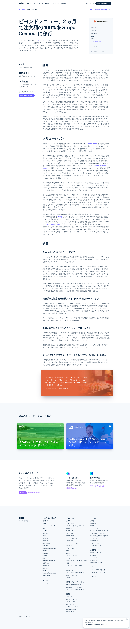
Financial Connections (49, 548)
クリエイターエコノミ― (73, 555)
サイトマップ (94, 541)
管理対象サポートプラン (97, 572)
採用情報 (93, 555)
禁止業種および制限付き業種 (99, 536)
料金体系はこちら (71, 488)
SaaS (68, 550)
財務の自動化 (70, 536)
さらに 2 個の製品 (96, 41)
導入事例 (22, 9)
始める (22, 492)
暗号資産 (45, 541)
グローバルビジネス (72, 538)
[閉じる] (127, 620)
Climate (45, 536)
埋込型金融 (69, 533)
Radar (44, 570)
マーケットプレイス (72, 543)
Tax (44, 578)
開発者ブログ (70, 612)
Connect (45, 538)
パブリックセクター (72, 575)
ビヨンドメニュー (42, 40)
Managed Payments (49, 560)
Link (44, 558)
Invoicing (45, 553)
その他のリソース (95, 546)
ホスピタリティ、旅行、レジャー (76, 560)
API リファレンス (71, 599)
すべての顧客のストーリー (103, 10)
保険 (67, 563)
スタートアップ (71, 523)
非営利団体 (69, 570)
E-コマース (69, 531)
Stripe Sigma (46, 575)
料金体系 (63, 3)
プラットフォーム (71, 548)
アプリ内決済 (70, 541)
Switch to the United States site (95, 624)
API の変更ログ (70, 604)
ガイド (92, 521)
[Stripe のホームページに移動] (21, 518)
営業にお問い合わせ (103, 3)
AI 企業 (68, 553)
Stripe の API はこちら (97, 486)
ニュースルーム (95, 558)
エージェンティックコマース (75, 526)
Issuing (45, 555)
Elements (45, 546)
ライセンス (93, 538)
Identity (45, 550)
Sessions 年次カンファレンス (99, 531)
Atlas (44, 523)
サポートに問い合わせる (97, 570)
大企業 (68, 521)
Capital (45, 531)
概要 (91, 10)
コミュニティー (95, 528)
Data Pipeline (47, 543)
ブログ (92, 526)
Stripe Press (94, 560)
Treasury (45, 583)
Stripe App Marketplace (73, 585)
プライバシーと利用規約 (97, 533)
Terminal (45, 580)
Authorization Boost (49, 526)
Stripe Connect (92, 144)
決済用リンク (47, 563)
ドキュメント (70, 597)
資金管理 (69, 546)
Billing (60, 217)
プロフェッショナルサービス (75, 572)
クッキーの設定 (95, 543)
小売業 (68, 577)
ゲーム (68, 558)
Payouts (45, 568)
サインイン (89, 3)
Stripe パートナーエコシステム (75, 587)
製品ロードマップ (95, 553)
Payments (46, 565)
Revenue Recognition (52, 224)
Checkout (46, 533)
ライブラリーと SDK (72, 607)
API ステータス (70, 602)
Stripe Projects (71, 609)
